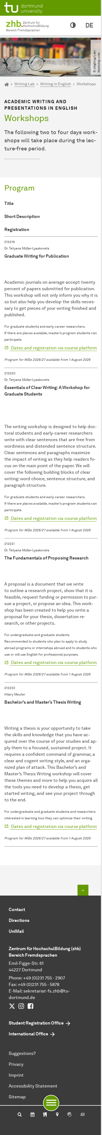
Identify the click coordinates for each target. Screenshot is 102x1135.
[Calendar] (32, 1115)
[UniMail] (82, 1115)
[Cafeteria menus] (45, 1115)
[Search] (19, 1115)
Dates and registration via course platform (53, 347)
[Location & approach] (57, 1115)
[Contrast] (73, 25)
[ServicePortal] (69, 1115)
